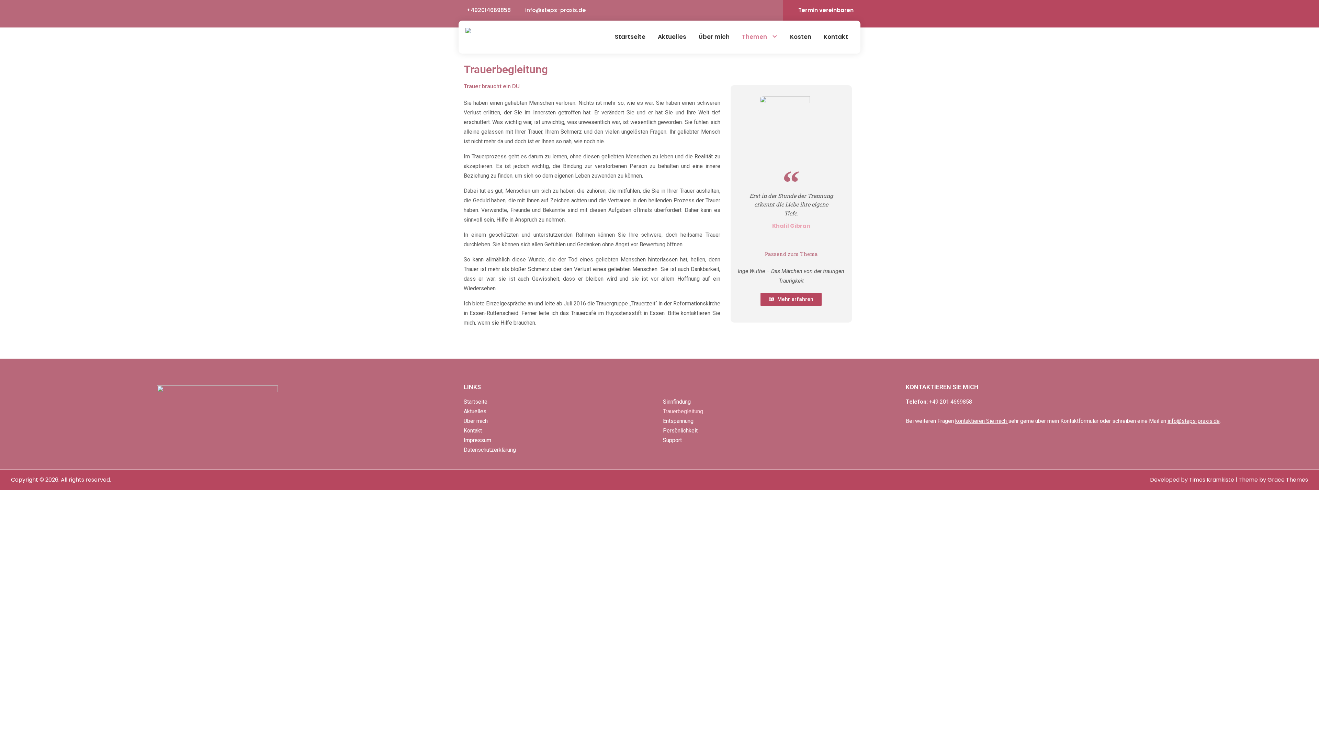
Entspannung (678, 421)
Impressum (477, 440)
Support (672, 440)
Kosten (800, 37)
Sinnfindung (677, 401)
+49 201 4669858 (950, 401)
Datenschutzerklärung (490, 450)
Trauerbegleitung (683, 411)
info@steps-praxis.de (555, 10)
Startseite (630, 37)
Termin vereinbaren (826, 10)
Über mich (714, 37)
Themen (754, 37)
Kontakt (836, 37)
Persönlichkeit (680, 430)
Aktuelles (672, 37)
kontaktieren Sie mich (981, 421)
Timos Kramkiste (1211, 480)
